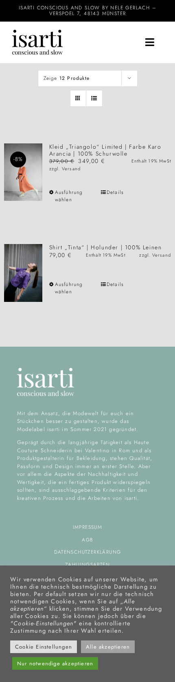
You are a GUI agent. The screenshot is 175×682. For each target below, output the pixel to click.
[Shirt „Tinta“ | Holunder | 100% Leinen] (23, 272)
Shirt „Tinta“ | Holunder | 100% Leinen (105, 247)
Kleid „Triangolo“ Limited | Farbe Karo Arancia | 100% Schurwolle (105, 150)
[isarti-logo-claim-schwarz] (37, 33)
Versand (71, 168)
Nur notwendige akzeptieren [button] (55, 663)
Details (115, 192)
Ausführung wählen (69, 196)
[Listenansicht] (94, 98)
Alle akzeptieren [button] (108, 647)
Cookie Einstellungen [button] (43, 647)
